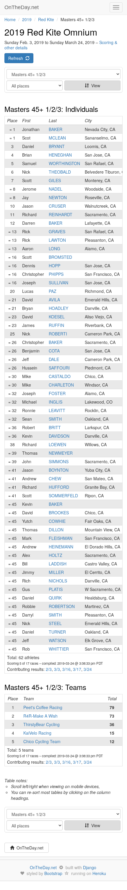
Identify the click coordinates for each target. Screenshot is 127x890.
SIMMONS (59, 461)
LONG (54, 248)
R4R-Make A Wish (40, 716)
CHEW (55, 478)
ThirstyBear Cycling (41, 724)
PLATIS (56, 589)
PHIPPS (56, 274)
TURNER (57, 632)
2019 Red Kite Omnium (50, 32)
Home (10, 19)
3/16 (66, 669)
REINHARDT (60, 214)
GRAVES (57, 231)
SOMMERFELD (63, 495)
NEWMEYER (61, 453)
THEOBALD (60, 172)
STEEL (55, 623)
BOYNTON (59, 470)
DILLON (56, 530)
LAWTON (57, 240)
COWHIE (57, 521)
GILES (55, 180)
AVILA (54, 300)
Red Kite (46, 19)
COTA (54, 351)
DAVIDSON (59, 436)
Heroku (99, 873)
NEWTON (58, 197)
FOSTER (57, 393)
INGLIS (55, 402)
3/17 (77, 669)
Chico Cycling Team (42, 741)
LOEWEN (57, 444)
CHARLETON (61, 385)
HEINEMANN (61, 547)
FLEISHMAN (60, 538)
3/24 (88, 669)
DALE (54, 359)
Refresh (16, 58)
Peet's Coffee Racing (42, 707)
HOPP (54, 265)
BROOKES (59, 512)
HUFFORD (59, 487)
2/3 (49, 669)
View (94, 85)
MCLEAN (57, 138)
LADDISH (57, 564)
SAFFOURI (59, 368)
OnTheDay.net (22, 7)
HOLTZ (55, 555)
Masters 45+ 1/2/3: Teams (45, 687)
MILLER (56, 572)
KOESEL (57, 317)
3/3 (57, 669)
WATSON (57, 640)
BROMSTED (60, 257)
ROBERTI (58, 334)
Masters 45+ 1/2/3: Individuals (51, 109)
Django (89, 867)
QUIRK (55, 598)
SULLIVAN (58, 283)
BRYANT (57, 146)
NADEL (55, 189)
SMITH (55, 419)
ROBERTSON (62, 606)
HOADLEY (58, 308)
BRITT (55, 427)
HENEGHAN (60, 155)
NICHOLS (58, 581)
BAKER (55, 129)
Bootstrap (53, 873)
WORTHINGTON (64, 163)
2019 (27, 19)
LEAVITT (57, 410)
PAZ (52, 291)
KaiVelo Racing (37, 733)
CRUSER (57, 206)
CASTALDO (60, 376)
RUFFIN (56, 325)
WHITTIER (59, 649)
